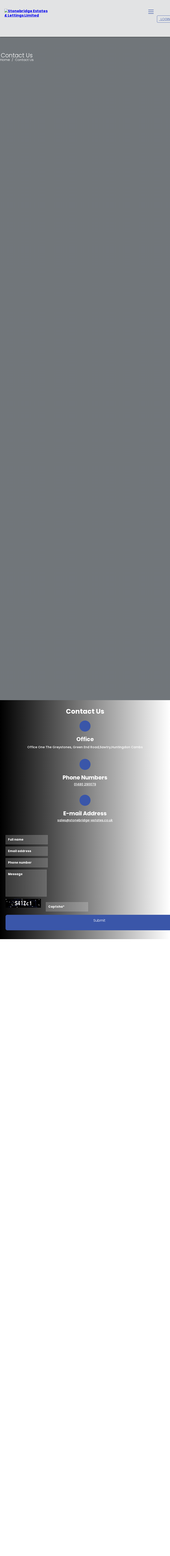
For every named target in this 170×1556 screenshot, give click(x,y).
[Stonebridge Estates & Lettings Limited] (26, 13)
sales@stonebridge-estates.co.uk (85, 820)
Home (5, 59)
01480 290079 (85, 784)
